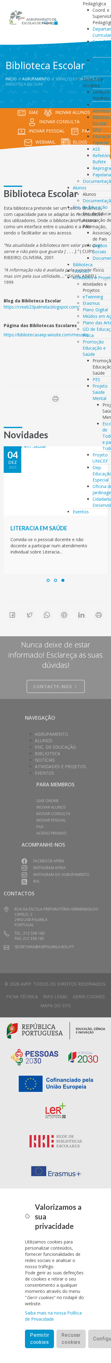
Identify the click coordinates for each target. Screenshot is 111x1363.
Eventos (81, 512)
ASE (96, 149)
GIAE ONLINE (47, 800)
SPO (96, 130)
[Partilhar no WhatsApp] (46, 615)
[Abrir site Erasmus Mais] (55, 1171)
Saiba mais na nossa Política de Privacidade (53, 1316)
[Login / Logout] (55, 21)
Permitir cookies (39, 1338)
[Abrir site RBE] (56, 1141)
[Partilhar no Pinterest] (64, 615)
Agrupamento (36, 79)
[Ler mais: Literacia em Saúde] (55, 480)
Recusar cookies (71, 1338)
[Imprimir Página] (55, 398)
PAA (39, 826)
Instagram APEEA (49, 867)
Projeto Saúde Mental (100, 392)
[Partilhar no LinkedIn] (81, 615)
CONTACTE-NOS (53, 686)
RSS (36, 881)
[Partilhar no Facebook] (12, 615)
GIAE (33, 112)
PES (96, 379)
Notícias (81, 271)
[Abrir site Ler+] (56, 1111)
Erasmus (91, 303)
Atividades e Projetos (60, 766)
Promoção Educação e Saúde (94, 348)
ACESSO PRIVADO (51, 833)
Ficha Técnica (22, 996)
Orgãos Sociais (99, 248)
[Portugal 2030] (83, 1056)
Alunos (79, 188)
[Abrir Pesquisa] (46, 21)
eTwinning (93, 297)
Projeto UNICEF (100, 458)
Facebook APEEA (48, 861)
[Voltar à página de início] (33, 17)
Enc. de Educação (90, 207)
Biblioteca (82, 264)
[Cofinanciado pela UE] (55, 1083)
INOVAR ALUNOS (51, 807)
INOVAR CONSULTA (59, 121)
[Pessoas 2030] (34, 1056)
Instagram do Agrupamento (61, 874)
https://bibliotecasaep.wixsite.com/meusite (46, 335)
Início (11, 79)
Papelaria (101, 175)
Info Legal (55, 996)
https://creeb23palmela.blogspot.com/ (42, 307)
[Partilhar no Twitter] (29, 615)
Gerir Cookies (89, 996)
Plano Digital (95, 310)
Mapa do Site (55, 1005)
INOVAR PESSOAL (47, 131)
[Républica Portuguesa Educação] (56, 1030)
